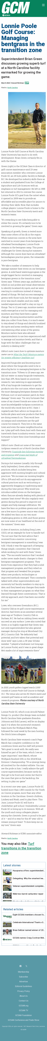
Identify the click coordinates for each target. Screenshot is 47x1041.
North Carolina (12, 88)
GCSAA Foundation (23, 1015)
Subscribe (23, 977)
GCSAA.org (23, 1005)
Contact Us (23, 1001)
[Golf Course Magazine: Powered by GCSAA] (15, 8)
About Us (24, 996)
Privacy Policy (23, 991)
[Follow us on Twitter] (26, 966)
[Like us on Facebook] (20, 966)
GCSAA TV (23, 1010)
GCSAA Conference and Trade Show (23, 1020)
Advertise (23, 981)
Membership (23, 972)
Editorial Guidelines (23, 986)
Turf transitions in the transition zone (21, 848)
